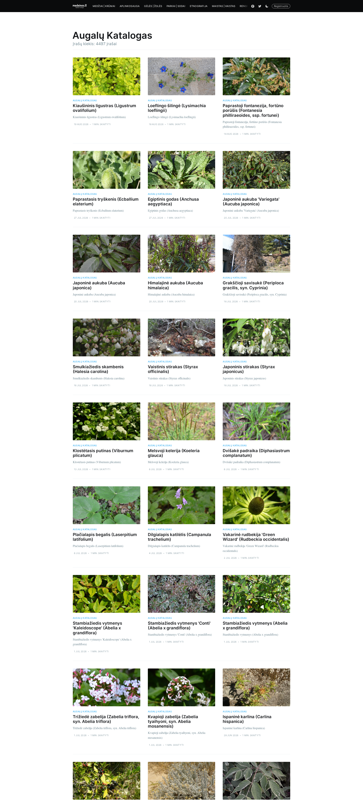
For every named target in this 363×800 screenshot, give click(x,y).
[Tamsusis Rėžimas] (266, 6)
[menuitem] (103, 6)
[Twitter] (259, 6)
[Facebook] (252, 6)
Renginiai (246, 6)
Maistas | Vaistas (223, 6)
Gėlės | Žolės (153, 6)
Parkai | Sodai (176, 6)
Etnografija (198, 6)
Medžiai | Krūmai (104, 6)
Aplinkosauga (130, 6)
